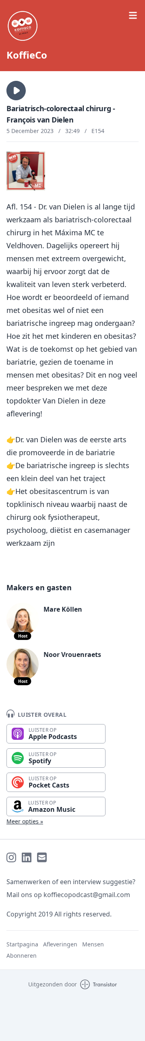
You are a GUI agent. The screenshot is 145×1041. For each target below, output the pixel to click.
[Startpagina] (72, 26)
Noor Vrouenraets (72, 654)
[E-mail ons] (42, 857)
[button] (16, 90)
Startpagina (22, 944)
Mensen (93, 944)
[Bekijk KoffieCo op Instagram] (11, 857)
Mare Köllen (63, 609)
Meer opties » (24, 821)
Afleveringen (60, 944)
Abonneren (21, 955)
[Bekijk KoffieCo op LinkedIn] (26, 857)
